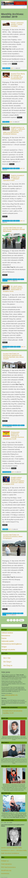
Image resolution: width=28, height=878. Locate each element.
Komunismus (5, 635)
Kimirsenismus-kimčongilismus (11, 644)
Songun (4, 647)
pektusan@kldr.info (11, 695)
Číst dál (14, 63)
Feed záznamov (6, 864)
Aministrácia (5, 873)
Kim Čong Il (7, 662)
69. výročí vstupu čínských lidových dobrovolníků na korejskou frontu (13, 289)
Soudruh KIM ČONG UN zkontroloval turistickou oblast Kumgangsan (12, 536)
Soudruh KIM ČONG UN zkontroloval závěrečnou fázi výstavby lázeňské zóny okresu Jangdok (13, 356)
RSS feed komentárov (8, 867)
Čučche (3, 638)
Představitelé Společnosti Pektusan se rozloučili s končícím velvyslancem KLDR (13, 435)
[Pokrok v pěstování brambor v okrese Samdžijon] (6, 23)
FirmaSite (5, 877)
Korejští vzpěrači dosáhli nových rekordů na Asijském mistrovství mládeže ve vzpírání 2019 (13, 481)
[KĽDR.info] (14, 3)
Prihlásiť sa (5, 861)
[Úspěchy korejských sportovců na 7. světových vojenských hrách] (6, 176)
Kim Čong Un (7, 665)
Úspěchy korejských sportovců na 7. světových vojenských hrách (13, 178)
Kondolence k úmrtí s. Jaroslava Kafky (14, 850)
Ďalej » (21, 620)
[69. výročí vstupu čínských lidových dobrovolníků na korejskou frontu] (6, 287)
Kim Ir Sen (6, 658)
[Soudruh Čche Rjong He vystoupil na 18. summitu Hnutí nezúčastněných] (6, 75)
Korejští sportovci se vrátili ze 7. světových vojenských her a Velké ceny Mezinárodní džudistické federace (14, 131)
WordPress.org (6, 870)
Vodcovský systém (7, 641)
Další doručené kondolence (10, 853)
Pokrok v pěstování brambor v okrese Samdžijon (17, 24)
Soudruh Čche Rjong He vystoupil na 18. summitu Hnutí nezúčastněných (18, 76)
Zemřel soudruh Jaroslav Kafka (11, 848)
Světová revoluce (7, 633)
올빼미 (12, 68)
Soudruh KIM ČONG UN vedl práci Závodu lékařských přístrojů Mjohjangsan (14, 229)
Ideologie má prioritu (8, 649)
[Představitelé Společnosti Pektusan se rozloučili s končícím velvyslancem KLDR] (6, 434)
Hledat (24, 625)
